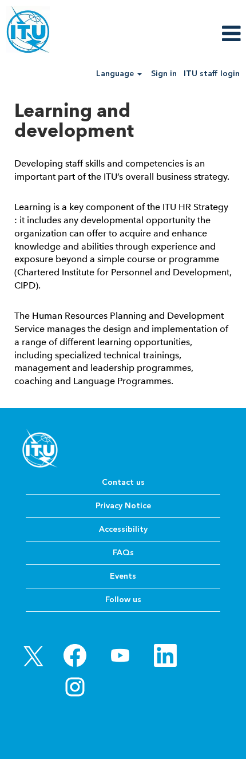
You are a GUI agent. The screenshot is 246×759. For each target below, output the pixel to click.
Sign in (164, 73)
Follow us (123, 599)
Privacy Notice (123, 506)
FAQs (123, 553)
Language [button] (116, 73)
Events (123, 576)
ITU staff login (212, 73)
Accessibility (123, 529)
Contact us (123, 482)
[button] (205, 33)
